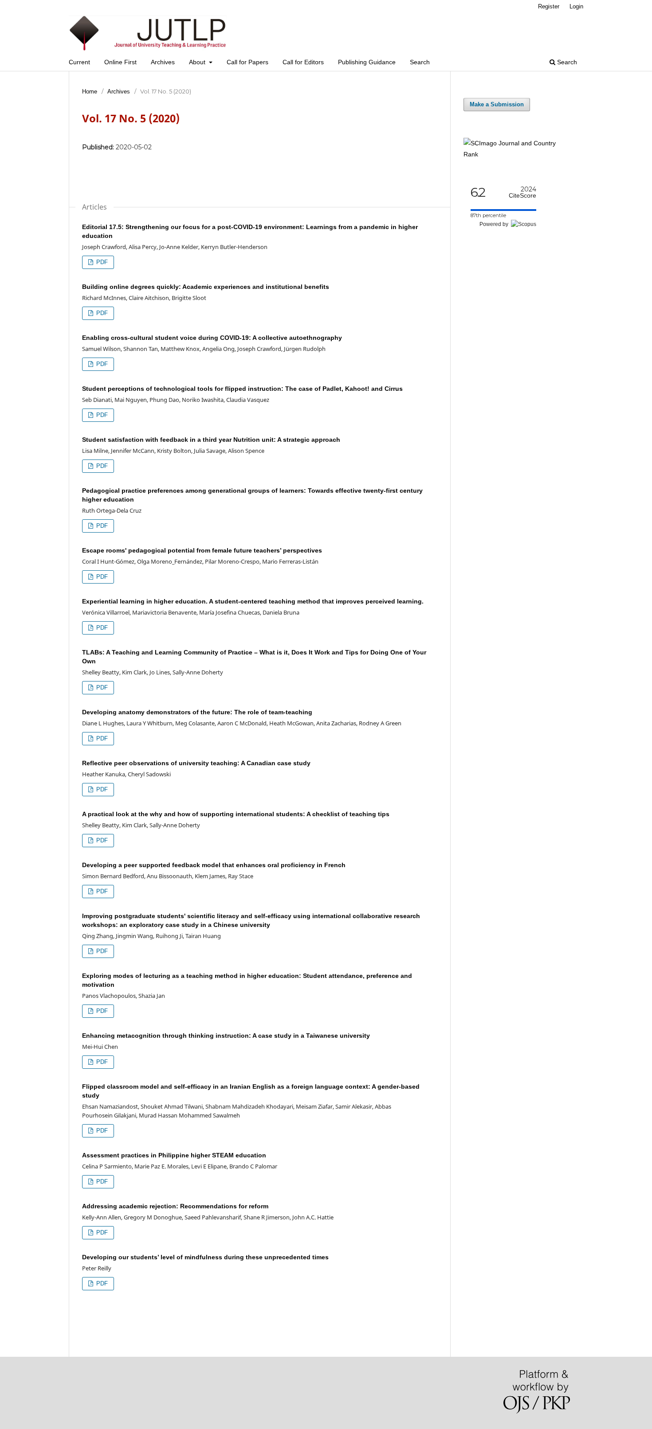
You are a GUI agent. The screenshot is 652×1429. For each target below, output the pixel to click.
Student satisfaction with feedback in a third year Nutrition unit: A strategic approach (211, 439)
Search (420, 62)
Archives (163, 62)
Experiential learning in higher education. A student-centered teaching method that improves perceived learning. (253, 601)
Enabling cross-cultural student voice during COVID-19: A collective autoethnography (212, 337)
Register (548, 6)
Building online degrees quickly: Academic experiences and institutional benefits (205, 286)
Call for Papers (247, 62)
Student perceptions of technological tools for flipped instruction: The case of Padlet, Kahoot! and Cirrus (242, 388)
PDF (101, 262)
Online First (120, 62)
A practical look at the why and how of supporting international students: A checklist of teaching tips (235, 814)
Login (576, 6)
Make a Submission (497, 104)
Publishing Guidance (367, 62)
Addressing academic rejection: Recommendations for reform (175, 1206)
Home (89, 91)
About (198, 62)
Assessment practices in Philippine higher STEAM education (174, 1155)
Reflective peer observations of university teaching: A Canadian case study (196, 763)
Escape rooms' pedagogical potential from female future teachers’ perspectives (202, 550)
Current (79, 62)
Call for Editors (303, 62)
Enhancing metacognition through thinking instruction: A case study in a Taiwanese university (226, 1035)
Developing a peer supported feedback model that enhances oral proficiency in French (214, 864)
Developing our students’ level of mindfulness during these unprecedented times (205, 1257)
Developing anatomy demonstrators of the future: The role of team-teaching (197, 712)
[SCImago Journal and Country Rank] (516, 154)
